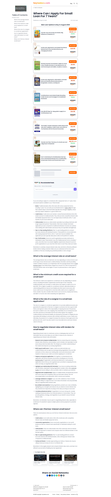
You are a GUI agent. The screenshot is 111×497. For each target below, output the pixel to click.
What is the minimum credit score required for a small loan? (21, 25)
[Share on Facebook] (47, 475)
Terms (53, 494)
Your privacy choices (65, 494)
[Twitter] (77, 494)
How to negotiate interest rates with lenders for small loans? (21, 35)
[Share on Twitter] (50, 475)
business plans (39, 360)
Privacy (58, 494)
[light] (77, 3)
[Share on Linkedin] (52, 475)
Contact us (73, 494)
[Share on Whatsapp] (57, 475)
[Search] (74, 3)
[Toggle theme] (76, 183)
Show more (16, 17)
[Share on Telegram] (54, 475)
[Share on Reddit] (59, 475)
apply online (68, 208)
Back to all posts (38, 7)
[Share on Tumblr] (61, 475)
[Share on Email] (64, 475)
